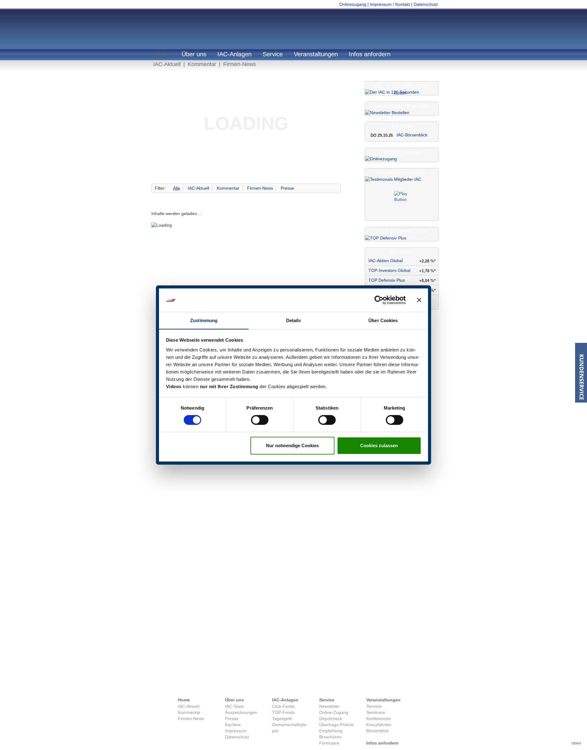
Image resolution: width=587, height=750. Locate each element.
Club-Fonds (283, 706)
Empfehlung (330, 730)
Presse (287, 188)
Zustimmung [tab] (203, 320)
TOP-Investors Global (389, 270)
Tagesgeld (282, 718)
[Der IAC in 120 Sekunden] (401, 92)
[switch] (259, 420)
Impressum (272, 685)
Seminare (375, 712)
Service (273, 54)
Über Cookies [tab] (383, 320)
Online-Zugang (333, 712)
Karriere (233, 724)
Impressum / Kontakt (390, 4)
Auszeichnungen (241, 712)
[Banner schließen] (419, 300)
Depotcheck (330, 718)
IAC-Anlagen (234, 54)
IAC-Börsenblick (412, 134)
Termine (374, 706)
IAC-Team (234, 706)
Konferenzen (378, 718)
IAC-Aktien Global (385, 260)
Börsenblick (377, 730)
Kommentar (202, 64)
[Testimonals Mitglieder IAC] (401, 198)
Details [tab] (293, 320)
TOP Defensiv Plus (386, 280)
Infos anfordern (369, 54)
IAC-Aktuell (167, 64)
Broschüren (330, 736)
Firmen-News (239, 64)
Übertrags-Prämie (336, 724)
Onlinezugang (352, 4)
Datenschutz (426, 4)
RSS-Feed (330, 685)
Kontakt (254, 685)
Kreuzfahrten (378, 724)
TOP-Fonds (283, 712)
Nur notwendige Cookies (292, 445)
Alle (176, 188)
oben (576, 733)
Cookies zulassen (379, 445)
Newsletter (329, 706)
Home (162, 54)
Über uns (194, 54)
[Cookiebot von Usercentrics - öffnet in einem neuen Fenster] (379, 300)
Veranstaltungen (316, 54)
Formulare (329, 743)
